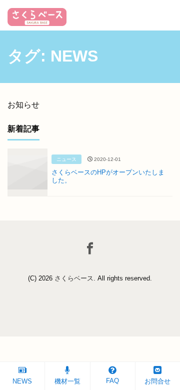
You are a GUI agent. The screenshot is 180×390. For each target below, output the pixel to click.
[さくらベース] (37, 13)
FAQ (112, 380)
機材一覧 (67, 381)
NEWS (22, 381)
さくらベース (74, 278)
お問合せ (157, 381)
